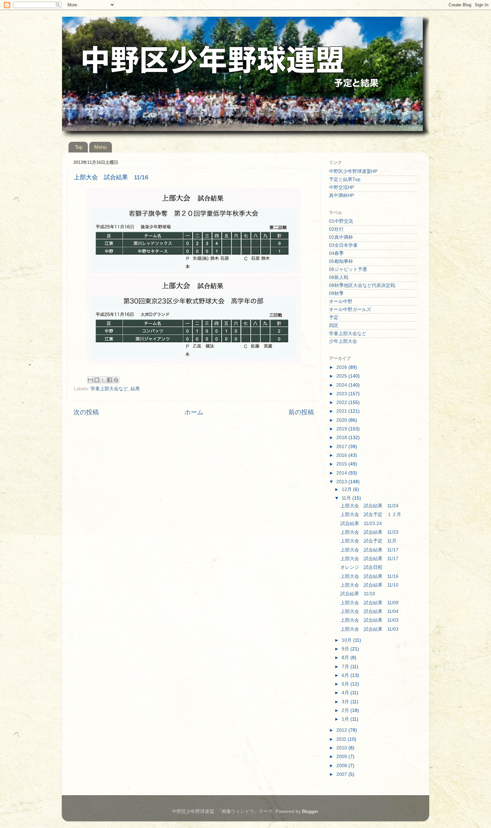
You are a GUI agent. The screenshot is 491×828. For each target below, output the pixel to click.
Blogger (310, 811)
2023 (342, 393)
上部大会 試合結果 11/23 (369, 532)
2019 (342, 428)
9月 (346, 648)
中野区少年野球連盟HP (353, 171)
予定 (333, 317)
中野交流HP (341, 187)
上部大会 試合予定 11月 (368, 540)
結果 (135, 388)
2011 (342, 739)
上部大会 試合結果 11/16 (369, 576)
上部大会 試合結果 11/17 (369, 549)
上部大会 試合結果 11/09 (369, 602)
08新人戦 (338, 277)
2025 (342, 376)
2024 (342, 385)
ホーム (193, 412)
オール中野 (340, 301)
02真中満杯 (341, 237)
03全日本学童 (343, 245)
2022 (342, 402)
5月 (346, 684)
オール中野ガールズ (350, 309)
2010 (342, 747)
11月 (347, 498)
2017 (342, 446)
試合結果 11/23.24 (361, 523)
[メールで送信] (90, 380)
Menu (100, 147)
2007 (342, 774)
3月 (346, 701)
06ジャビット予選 (348, 269)
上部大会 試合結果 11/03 (369, 620)
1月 (346, 719)
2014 (342, 473)
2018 (342, 437)
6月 (346, 675)
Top (79, 147)
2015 (342, 464)
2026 (342, 367)
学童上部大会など (109, 388)
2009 (342, 756)
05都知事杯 (341, 261)
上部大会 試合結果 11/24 (369, 505)
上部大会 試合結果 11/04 (369, 611)
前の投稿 (301, 412)
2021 (342, 411)
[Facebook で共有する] (109, 380)
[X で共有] (103, 380)
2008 (342, 765)
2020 (342, 420)
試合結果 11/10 (357, 593)
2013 (342, 481)
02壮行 (336, 229)
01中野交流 (341, 221)
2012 (342, 730)
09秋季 (336, 293)
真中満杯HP (341, 195)
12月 (347, 489)
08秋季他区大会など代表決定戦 (362, 285)
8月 (346, 657)
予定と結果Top (344, 179)
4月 (346, 692)
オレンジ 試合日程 (361, 567)
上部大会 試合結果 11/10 (369, 585)
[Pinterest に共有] (116, 380)
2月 (346, 710)
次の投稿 (86, 412)
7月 (346, 666)
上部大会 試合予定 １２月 (370, 514)
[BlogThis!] (97, 380)
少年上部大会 (343, 341)
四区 (333, 325)
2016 (342, 455)
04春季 (336, 253)
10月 (347, 640)
